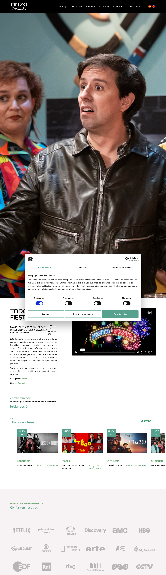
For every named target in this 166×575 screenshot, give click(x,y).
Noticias (91, 6)
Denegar (46, 314)
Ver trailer (53, 465)
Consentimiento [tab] (44, 267)
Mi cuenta (135, 6)
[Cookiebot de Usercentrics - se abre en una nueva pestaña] (127, 259)
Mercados (104, 6)
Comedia (22, 383)
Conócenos (77, 6)
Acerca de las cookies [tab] (122, 267)
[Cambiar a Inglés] (153, 6)
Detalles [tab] (83, 267)
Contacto (118, 6)
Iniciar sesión (19, 406)
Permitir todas (120, 314)
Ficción (23, 378)
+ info (39, 465)
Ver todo (146, 421)
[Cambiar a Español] (149, 6)
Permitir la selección (83, 314)
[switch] (68, 303)
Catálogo (62, 6)
